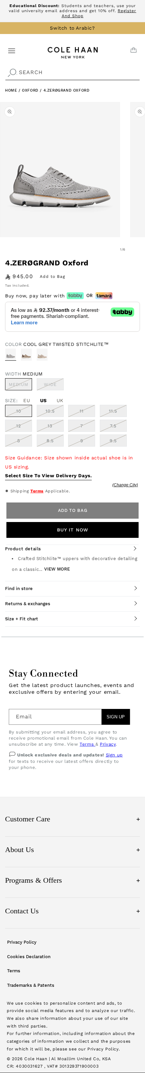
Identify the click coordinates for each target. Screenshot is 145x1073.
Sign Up (116, 716)
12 (18, 425)
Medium (20, 386)
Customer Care (72, 819)
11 (82, 411)
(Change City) (125, 485)
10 (18, 411)
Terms (37, 491)
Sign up (114, 754)
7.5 (113, 425)
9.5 (113, 440)
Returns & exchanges (27, 603)
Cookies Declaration (29, 956)
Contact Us (72, 911)
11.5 (113, 411)
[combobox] (72, 72)
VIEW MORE (57, 569)
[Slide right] (137, 249)
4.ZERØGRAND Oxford (67, 90)
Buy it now (72, 529)
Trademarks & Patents (30, 985)
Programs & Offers (72, 880)
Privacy (108, 744)
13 (50, 425)
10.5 (50, 411)
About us (72, 849)
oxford (31, 90)
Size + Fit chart (21, 618)
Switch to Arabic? (72, 28)
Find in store (19, 588)
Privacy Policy (21, 942)
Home (11, 90)
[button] (11, 50)
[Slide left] (107, 249)
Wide (54, 386)
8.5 (50, 440)
